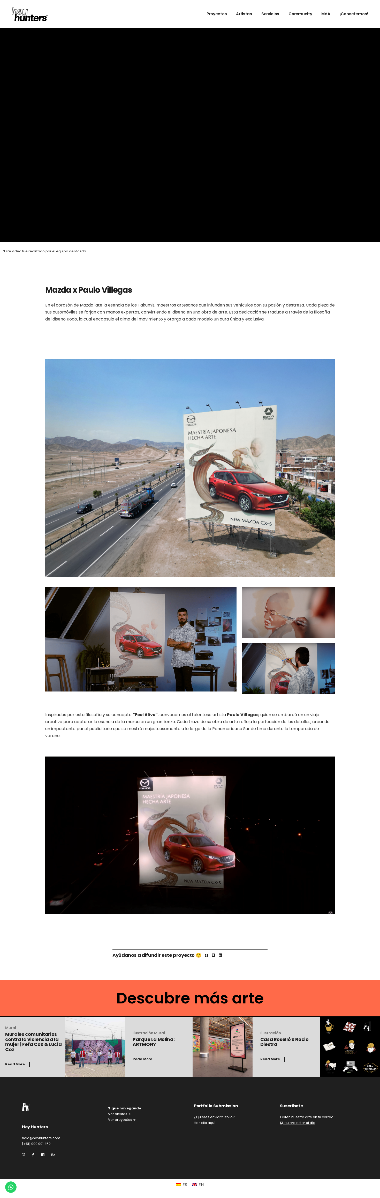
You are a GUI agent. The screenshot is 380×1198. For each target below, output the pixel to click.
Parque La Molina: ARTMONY (153, 1042)
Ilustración (143, 1033)
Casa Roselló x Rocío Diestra (284, 1042)
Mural (10, 1027)
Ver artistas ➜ (119, 1113)
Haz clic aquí (204, 1122)
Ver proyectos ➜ (122, 1119)
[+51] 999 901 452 (36, 1143)
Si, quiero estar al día (297, 1122)
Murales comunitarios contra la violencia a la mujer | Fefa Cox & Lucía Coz (33, 1042)
